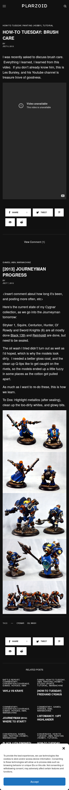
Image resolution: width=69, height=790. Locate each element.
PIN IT (36, 431)
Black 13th (18, 335)
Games (6, 262)
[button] (63, 748)
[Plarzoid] (34, 6)
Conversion (10, 733)
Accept (34, 781)
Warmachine (24, 262)
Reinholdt (39, 335)
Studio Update (45, 683)
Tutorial (48, 25)
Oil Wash (31, 623)
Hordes (15, 685)
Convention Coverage (16, 683)
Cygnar (20, 623)
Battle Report (11, 679)
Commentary (10, 681)
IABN (13, 262)
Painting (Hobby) (32, 25)
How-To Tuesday (12, 25)
